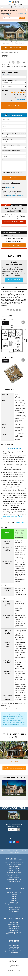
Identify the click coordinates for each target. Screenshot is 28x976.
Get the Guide (14, 245)
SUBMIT (21, 18)
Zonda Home (14, 953)
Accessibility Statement (14, 970)
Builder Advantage (14, 947)
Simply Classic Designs (14, 928)
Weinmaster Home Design (14, 934)
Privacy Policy (6, 15)
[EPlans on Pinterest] (17, 842)
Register (19, 7)
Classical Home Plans (14, 866)
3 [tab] (16, 41)
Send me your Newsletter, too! (13, 172)
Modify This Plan (14, 280)
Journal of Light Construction (14, 951)
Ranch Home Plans (14, 878)
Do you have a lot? (7, 139)
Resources (15, 850)
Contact (16, 852)
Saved (14, 7)
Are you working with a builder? (11, 145)
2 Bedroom (14, 896)
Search (3, 850)
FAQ (26, 850)
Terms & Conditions (21, 13)
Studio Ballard (14, 930)
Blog (21, 850)
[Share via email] (7, 310)
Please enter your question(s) (11, 160)
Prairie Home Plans (14, 876)
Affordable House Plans (14, 893)
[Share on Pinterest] (20, 310)
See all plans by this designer (14, 768)
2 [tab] (14, 41)
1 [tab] (11, 41)
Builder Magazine (14, 949)
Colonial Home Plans (14, 868)
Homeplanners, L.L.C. (14, 924)
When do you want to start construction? (14, 134)
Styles (8, 850)
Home (2, 52)
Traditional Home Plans (14, 879)
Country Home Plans (14, 52)
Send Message (14, 178)
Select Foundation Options (10, 80)
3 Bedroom (14, 898)
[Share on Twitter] (17, 310)
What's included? (6, 74)
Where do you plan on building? (11, 150)
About (11, 852)
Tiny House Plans (14, 911)
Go (18, 829)
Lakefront (14, 906)
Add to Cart (14, 105)
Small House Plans (14, 909)
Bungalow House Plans (14, 864)
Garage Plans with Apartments (14, 904)
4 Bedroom (14, 900)
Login (23, 7)
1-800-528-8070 (17, 4)
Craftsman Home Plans (14, 872)
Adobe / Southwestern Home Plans (14, 863)
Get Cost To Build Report (14, 222)
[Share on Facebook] (14, 310)
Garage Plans (14, 902)
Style (6, 52)
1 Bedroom (14, 894)
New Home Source (14, 945)
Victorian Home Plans (14, 881)
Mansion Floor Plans (14, 908)
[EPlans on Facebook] (10, 842)
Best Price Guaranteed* (18, 92)
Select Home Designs (14, 926)
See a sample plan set (14, 448)
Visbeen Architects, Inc (14, 932)
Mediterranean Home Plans (14, 874)
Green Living (14, 923)
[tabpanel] (14, 31)
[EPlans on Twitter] (14, 842)
